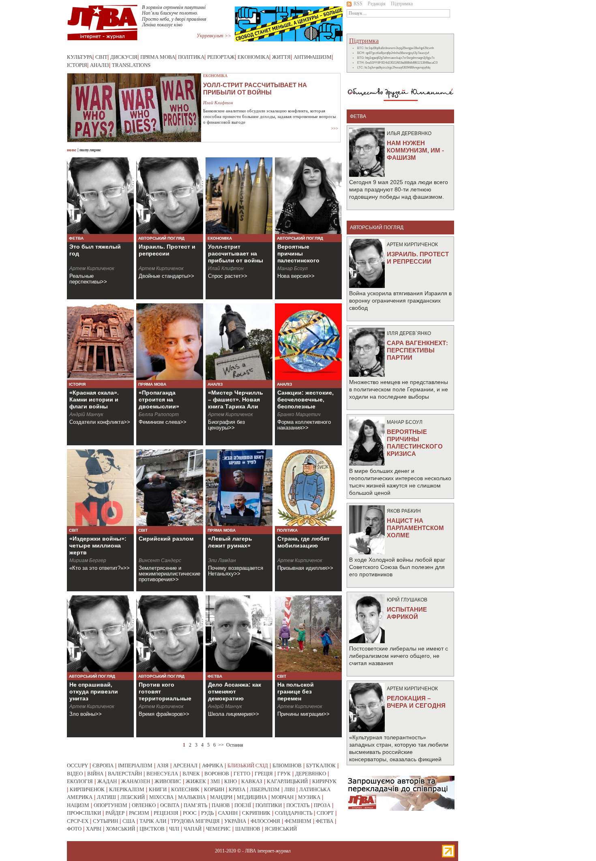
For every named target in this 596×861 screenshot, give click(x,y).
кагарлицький (287, 781)
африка (212, 765)
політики (268, 805)
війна (95, 774)
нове (71, 149)
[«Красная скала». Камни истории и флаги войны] (100, 341)
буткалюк (321, 765)
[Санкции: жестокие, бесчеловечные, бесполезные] (308, 341)
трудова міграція (195, 821)
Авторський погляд (161, 238)
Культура (79, 57)
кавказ (251, 781)
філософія (265, 821)
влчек (191, 774)
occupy (77, 765)
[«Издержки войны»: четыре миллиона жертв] (100, 487)
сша (128, 821)
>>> (334, 128)
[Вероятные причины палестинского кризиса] (308, 195)
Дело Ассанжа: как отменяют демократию (234, 691)
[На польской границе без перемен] (308, 633)
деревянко (310, 774)
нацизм (78, 805)
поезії (242, 805)
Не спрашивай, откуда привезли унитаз (93, 691)
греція (264, 774)
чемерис (218, 829)
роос (190, 813)
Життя (281, 57)
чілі (174, 829)
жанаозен (135, 781)
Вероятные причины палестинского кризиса (298, 257)
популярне (90, 149)
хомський (120, 829)
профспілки (84, 813)
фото (74, 829)
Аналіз (99, 65)
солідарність (293, 813)
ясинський (281, 829)
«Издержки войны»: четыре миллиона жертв (97, 545)
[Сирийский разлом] (169, 487)
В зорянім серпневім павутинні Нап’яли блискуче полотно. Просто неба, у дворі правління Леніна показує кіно (174, 16)
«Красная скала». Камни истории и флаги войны (94, 399)
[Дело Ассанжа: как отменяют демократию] (239, 633)
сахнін (228, 813)
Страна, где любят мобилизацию (303, 542)
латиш (106, 797)
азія (163, 765)
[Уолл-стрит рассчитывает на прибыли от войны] (239, 195)
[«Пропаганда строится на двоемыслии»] (169, 341)
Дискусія (123, 57)
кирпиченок (87, 789)
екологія (80, 781)
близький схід (247, 765)
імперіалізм (135, 765)
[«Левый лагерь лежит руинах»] (239, 487)
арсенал (185, 765)
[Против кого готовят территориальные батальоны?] (169, 633)
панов (221, 805)
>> (221, 745)
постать (297, 805)
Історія (77, 65)
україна (235, 821)
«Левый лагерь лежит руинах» (230, 542)
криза (237, 789)
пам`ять (195, 805)
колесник (185, 789)
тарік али (152, 821)
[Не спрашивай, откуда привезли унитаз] (100, 633)
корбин (214, 789)
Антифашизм (313, 57)
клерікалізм (126, 789)
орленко (144, 805)
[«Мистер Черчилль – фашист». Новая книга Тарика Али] (239, 341)
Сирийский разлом (166, 538)
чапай (193, 829)
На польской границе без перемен (295, 691)
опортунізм (110, 805)
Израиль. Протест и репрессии (167, 250)
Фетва (76, 238)
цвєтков (152, 829)
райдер (114, 813)
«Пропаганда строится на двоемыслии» (159, 399)
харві (93, 829)
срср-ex (77, 821)
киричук (324, 781)
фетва (324, 821)
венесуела (162, 774)
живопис (167, 781)
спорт (325, 813)
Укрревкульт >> (214, 36)
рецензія (166, 813)
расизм (139, 813)
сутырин (105, 821)
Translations (131, 65)
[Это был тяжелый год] (100, 195)
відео (75, 774)
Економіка (253, 57)
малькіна (192, 797)
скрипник (256, 813)
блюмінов (287, 765)
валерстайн (125, 774)
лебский (132, 797)
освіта (169, 805)
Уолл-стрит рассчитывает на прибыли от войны (235, 253)
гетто (242, 774)
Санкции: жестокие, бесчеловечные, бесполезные (305, 399)
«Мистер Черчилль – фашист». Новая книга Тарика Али (235, 399)
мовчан (282, 797)
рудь (207, 813)
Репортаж (221, 57)
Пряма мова (157, 57)
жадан (107, 781)
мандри (221, 797)
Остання (234, 745)
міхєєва (161, 797)
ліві (289, 789)
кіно (230, 781)
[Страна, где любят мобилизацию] (308, 487)
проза (322, 805)
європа (103, 765)
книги (158, 789)
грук (284, 774)
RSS (358, 3)
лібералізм (265, 789)
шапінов (247, 829)
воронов (216, 774)
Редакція (377, 3)
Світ (101, 57)
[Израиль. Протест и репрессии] (169, 195)
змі (215, 781)
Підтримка (402, 3)
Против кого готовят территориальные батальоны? (165, 695)
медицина (252, 797)
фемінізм (298, 821)
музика (309, 797)
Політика (191, 57)
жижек (196, 781)
